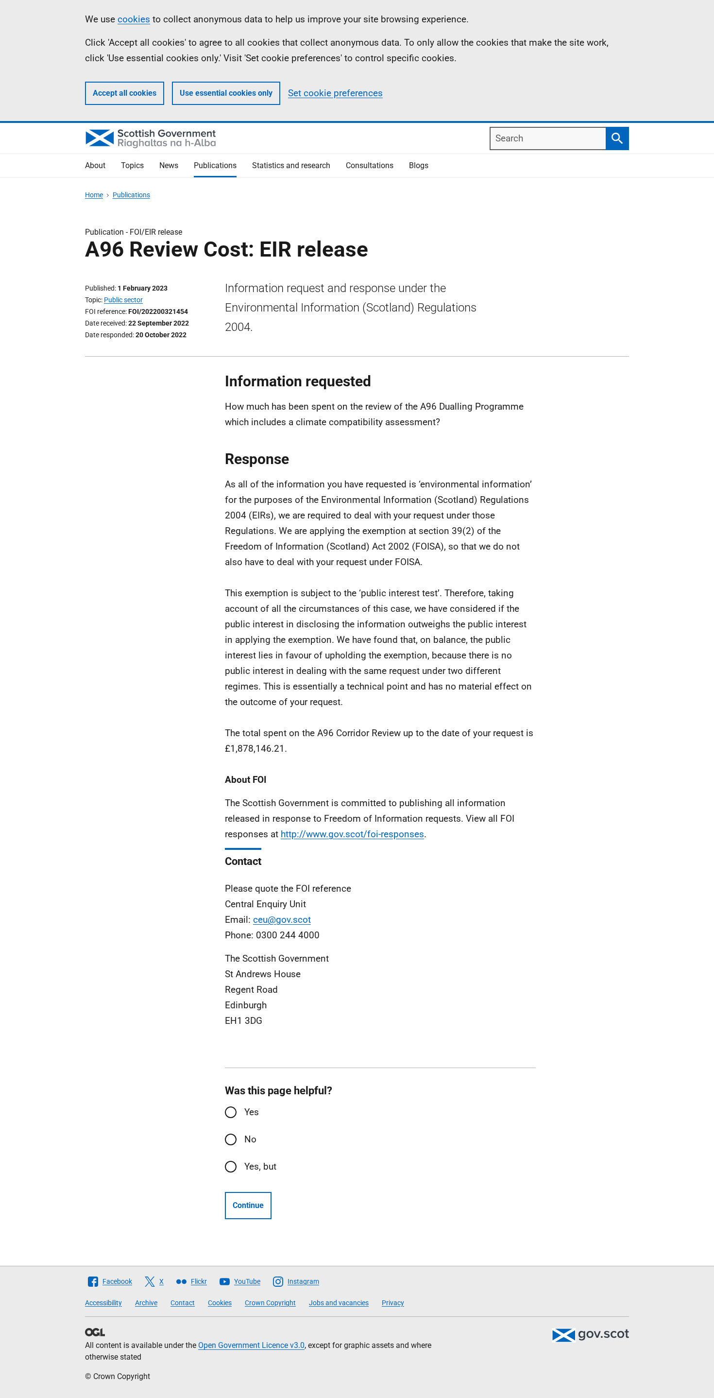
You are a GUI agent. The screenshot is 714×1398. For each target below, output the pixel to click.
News (168, 165)
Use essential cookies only (226, 93)
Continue (248, 1205)
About (95, 165)
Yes (251, 1112)
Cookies (220, 1303)
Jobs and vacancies (339, 1303)
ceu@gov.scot (282, 919)
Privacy (393, 1303)
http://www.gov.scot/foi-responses (352, 834)
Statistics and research (291, 165)
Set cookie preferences (335, 93)
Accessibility (103, 1303)
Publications (215, 165)
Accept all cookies (124, 93)
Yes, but (260, 1166)
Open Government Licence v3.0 (251, 1345)
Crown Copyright (270, 1303)
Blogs (418, 165)
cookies (134, 19)
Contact (182, 1303)
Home (94, 195)
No (250, 1139)
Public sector (123, 300)
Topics (132, 165)
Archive (146, 1303)
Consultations (369, 165)
